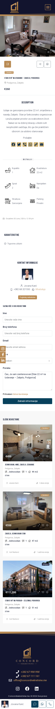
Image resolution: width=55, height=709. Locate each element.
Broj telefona (10, 327)
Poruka (6, 368)
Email (5, 340)
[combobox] (27, 361)
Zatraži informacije (28, 401)
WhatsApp (40, 289)
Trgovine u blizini (14, 244)
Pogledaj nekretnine (27, 297)
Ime (5, 313)
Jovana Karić (14, 483)
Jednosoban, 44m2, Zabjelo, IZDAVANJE (19, 464)
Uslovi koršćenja (20, 394)
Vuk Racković (14, 552)
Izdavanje (9, 72)
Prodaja (46, 564)
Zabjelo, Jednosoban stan (15, 533)
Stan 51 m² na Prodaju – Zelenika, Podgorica (22, 600)
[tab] (7, 64)
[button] (48, 7)
